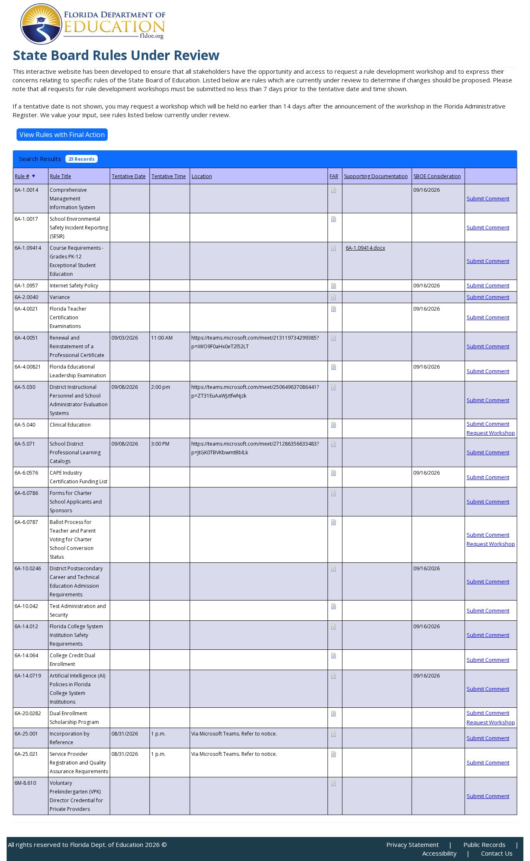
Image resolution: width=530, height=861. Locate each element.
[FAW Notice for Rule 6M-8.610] (333, 782)
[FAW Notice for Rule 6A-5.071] (333, 443)
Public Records (484, 844)
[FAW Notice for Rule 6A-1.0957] (333, 285)
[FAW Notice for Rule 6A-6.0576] (333, 472)
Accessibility (439, 853)
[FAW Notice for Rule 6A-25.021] (333, 753)
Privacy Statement (412, 844)
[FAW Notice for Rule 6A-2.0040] (333, 296)
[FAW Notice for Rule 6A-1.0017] (333, 218)
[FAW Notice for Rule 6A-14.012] (333, 625)
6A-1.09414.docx (365, 247)
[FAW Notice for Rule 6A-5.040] (333, 424)
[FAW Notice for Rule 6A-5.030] (333, 386)
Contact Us (497, 853)
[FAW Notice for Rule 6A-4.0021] (333, 308)
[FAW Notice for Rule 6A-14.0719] (333, 675)
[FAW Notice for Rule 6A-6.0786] (333, 492)
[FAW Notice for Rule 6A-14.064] (333, 654)
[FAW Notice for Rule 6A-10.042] (333, 605)
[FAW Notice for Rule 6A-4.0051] (333, 337)
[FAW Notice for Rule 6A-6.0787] (333, 521)
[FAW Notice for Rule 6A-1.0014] (333, 189)
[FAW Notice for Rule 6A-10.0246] (333, 568)
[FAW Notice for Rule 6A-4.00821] (333, 366)
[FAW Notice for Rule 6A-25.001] (333, 733)
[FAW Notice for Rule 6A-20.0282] (333, 712)
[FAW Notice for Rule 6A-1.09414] (333, 247)
